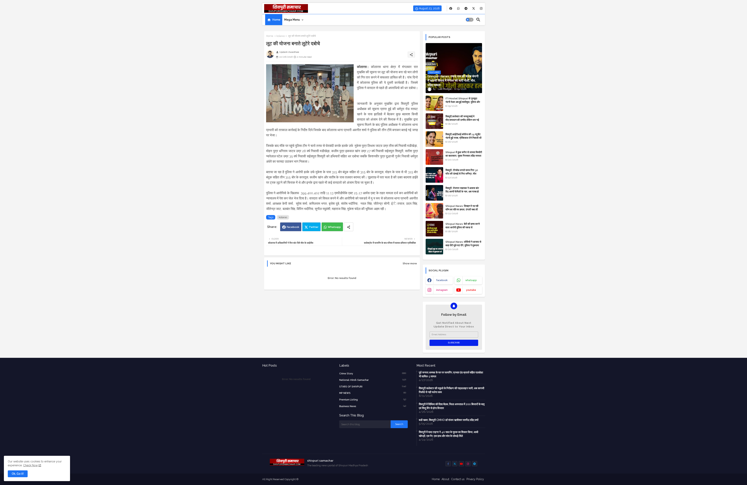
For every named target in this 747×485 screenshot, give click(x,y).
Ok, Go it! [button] (18, 473)
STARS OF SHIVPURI (372, 386)
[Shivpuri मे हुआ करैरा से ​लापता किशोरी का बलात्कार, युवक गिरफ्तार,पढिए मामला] (434, 157)
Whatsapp (334, 227)
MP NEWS (372, 393)
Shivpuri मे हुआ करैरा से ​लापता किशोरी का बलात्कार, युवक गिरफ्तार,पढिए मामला (463, 154)
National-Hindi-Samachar (372, 379)
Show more (410, 263)
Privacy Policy (475, 479)
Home (276, 19)
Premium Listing (372, 399)
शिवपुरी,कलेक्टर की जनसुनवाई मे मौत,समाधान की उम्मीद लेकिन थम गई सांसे (462, 120)
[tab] (273, 19)
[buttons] (450, 8)
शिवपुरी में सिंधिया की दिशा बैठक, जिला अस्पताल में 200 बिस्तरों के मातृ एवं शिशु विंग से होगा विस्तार (452, 406)
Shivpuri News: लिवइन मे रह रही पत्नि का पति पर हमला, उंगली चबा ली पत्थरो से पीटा (461, 209)
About (445, 479)
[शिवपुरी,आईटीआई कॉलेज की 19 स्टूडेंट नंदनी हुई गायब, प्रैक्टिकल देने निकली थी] (434, 139)
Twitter (313, 227)
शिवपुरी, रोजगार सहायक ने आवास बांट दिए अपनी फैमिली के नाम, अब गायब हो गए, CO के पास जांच (462, 192)
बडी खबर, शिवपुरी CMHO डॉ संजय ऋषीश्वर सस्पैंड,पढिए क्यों (448, 420)
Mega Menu (292, 19)
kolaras (280, 35)
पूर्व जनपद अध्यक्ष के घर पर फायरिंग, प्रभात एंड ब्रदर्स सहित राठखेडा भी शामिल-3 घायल (451, 374)
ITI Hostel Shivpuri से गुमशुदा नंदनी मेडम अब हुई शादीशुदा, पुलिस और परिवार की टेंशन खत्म (462, 102)
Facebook (293, 227)
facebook (442, 280)
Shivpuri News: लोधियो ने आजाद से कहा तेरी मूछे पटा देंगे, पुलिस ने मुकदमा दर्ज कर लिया (463, 245)
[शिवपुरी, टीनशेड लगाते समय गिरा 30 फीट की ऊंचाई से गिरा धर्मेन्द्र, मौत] (434, 175)
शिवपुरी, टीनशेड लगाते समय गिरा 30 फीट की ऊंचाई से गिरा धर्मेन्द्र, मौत (461, 172)
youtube (471, 290)
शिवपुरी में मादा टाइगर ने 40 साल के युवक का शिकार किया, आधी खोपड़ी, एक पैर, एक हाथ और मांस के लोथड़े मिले (448, 433)
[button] (469, 20)
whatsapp (471, 280)
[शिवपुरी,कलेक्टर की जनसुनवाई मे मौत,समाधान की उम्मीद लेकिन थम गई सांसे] (434, 121)
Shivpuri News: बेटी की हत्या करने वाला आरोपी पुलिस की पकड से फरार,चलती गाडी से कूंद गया (462, 227)
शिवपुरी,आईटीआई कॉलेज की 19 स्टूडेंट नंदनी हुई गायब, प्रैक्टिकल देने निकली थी (463, 136)
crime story (372, 373)
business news (372, 406)
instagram (442, 290)
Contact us (458, 479)
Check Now (30, 465)
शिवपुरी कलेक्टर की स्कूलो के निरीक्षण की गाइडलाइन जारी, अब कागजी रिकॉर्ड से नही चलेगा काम (451, 390)
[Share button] (348, 226)
